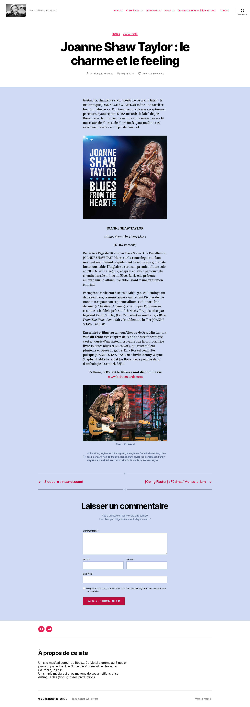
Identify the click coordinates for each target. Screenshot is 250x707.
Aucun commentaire (153, 73)
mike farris (126, 460)
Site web (87, 573)
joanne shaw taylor (130, 456)
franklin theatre (111, 456)
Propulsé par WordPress (84, 698)
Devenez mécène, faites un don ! (197, 10)
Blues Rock (130, 34)
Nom (86, 559)
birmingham (119, 453)
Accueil (118, 10)
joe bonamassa (149, 456)
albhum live (93, 453)
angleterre (106, 453)
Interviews (152, 10)
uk (157, 460)
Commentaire (91, 531)
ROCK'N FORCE (57, 698)
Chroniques (132, 10)
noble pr (137, 460)
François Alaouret (103, 73)
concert (97, 456)
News (168, 10)
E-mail (130, 559)
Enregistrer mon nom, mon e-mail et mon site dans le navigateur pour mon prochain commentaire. (126, 590)
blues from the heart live (146, 453)
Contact (224, 10)
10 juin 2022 (127, 73)
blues (129, 453)
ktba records (113, 460)
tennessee (148, 460)
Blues (116, 34)
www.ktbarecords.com (125, 377)
